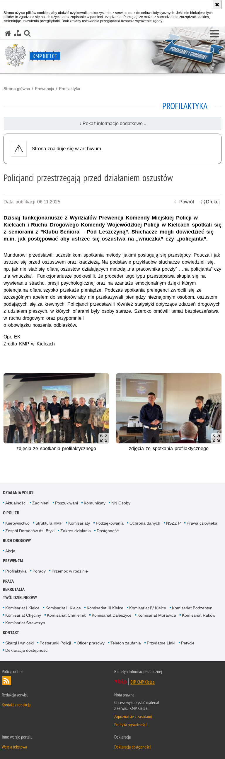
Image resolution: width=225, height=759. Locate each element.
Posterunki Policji (55, 643)
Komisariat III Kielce (105, 608)
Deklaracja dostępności (26, 650)
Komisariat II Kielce (63, 608)
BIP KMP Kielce (142, 682)
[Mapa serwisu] (17, 33)
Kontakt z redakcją (16, 705)
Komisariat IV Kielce (147, 608)
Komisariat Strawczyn (25, 622)
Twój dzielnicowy (20, 597)
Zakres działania (75, 530)
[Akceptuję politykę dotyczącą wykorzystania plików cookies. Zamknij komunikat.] (217, 4)
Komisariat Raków (198, 615)
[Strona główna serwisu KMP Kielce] (8, 33)
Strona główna (17, 88)
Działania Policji (19, 493)
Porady (39, 571)
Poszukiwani (66, 503)
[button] (214, 34)
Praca (8, 581)
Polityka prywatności (130, 724)
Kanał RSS (6, 680)
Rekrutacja (14, 589)
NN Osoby (120, 503)
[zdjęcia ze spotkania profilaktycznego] (56, 408)
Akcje (10, 551)
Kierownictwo (17, 523)
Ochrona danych (144, 523)
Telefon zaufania (125, 643)
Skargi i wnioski (19, 643)
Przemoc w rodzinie (70, 571)
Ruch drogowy (17, 540)
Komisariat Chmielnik (66, 615)
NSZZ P (173, 523)
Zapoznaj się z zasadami (133, 716)
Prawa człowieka (202, 523)
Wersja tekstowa (14, 747)
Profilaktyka (69, 88)
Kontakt (11, 633)
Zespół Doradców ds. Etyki (29, 530)
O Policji (11, 513)
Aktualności (15, 503)
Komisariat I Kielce (22, 608)
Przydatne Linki (161, 643)
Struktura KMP (48, 523)
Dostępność (108, 530)
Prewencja (44, 88)
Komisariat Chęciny (23, 615)
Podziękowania (110, 523)
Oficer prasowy (91, 643)
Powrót (186, 201)
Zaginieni (40, 503)
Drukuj (213, 201)
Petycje (188, 643)
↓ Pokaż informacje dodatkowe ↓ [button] (112, 123)
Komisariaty (79, 523)
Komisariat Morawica (156, 615)
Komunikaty (94, 503)
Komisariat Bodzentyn (192, 608)
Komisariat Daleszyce (112, 615)
